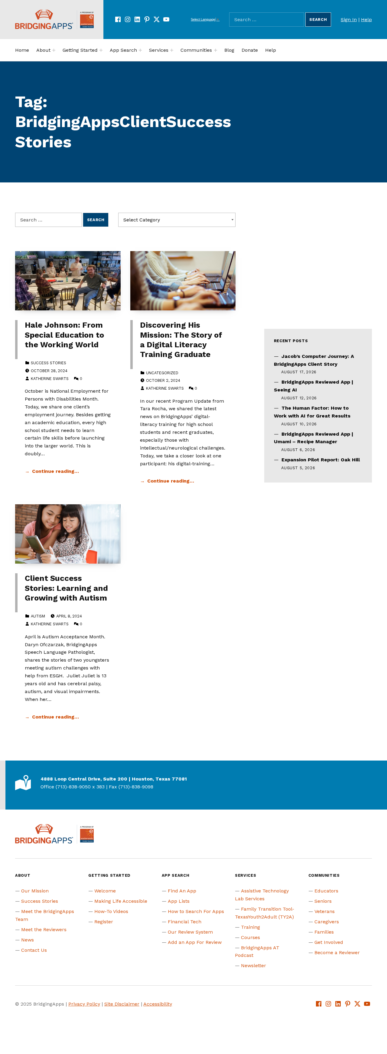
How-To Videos (111, 911)
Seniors (323, 901)
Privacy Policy (84, 1004)
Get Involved (328, 942)
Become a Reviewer (337, 952)
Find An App (182, 891)
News (27, 940)
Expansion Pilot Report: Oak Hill (320, 460)
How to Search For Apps (196, 911)
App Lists (179, 901)
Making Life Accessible (120, 901)
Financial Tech (184, 922)
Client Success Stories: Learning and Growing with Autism (66, 588)
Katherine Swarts (50, 378)
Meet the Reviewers (44, 929)
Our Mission (35, 891)
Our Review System (190, 932)
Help (366, 19)
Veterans (324, 911)
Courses (250, 937)
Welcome (105, 891)
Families (324, 932)
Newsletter (253, 965)
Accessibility (157, 1004)
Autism (38, 616)
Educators (326, 891)
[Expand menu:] (53, 50)
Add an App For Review (195, 942)
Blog (229, 50)
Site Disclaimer (121, 1004)
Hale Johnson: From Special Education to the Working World (64, 334)
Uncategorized (162, 373)
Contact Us (34, 950)
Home (22, 50)
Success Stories (48, 363)
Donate (250, 50)
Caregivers (326, 922)
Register (103, 922)
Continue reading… (55, 471)
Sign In (349, 19)
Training (250, 927)
